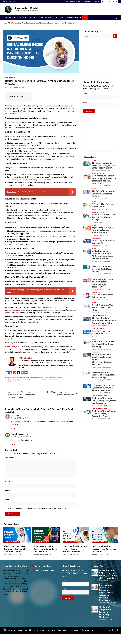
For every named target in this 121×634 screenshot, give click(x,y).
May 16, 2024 (8, 88)
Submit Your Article (70, 1)
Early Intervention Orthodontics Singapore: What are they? (103, 375)
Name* (85, 93)
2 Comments (25, 88)
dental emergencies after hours (53, 377)
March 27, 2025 (96, 209)
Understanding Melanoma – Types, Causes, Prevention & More (104, 413)
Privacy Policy (88, 1)
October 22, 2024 (96, 289)
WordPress (89, 630)
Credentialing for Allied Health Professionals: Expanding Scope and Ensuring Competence (21, 395)
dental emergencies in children (13, 379)
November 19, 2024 (97, 274)
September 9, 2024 (97, 419)
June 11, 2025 (95, 199)
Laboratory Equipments (99, 315)
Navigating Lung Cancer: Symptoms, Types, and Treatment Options (103, 388)
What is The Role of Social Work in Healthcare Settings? (104, 217)
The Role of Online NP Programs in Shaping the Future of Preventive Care (104, 165)
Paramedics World (24, 630)
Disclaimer (97, 1)
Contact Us (80, 1)
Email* (85, 102)
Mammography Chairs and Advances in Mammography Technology (102, 283)
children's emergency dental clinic (17, 377)
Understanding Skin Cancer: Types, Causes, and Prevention (104, 549)
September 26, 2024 (97, 349)
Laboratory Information (99, 383)
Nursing (94, 160)
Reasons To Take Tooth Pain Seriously (102, 296)
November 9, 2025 (97, 170)
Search (115, 36)
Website (8, 499)
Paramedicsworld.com (45, 570)
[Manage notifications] (4, 629)
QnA (85, 17)
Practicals (21, 17)
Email (8, 490)
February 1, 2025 (96, 245)
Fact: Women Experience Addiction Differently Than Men (60, 393)
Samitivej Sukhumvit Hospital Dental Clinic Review (102, 269)
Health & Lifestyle (73, 17)
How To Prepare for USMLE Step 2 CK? (101, 332)
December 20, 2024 (97, 261)
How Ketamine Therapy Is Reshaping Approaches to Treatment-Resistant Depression (104, 180)
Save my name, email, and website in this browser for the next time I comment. (38, 508)
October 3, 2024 (96, 326)
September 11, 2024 (97, 367)
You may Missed (11, 524)
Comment (9, 458)
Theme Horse (61, 630)
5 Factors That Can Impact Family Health (104, 205)
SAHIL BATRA (17, 88)
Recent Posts (90, 157)
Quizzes (31, 17)
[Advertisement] (100, 60)
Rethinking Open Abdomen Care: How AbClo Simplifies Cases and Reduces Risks (102, 255)
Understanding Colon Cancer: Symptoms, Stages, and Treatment (104, 400)
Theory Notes (8, 17)
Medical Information (98, 173)
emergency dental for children (13, 381)
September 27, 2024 (97, 336)
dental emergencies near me (52, 379)
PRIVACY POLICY (39, 630)
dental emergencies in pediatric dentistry (33, 379)
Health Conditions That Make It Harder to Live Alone (103, 307)
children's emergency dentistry (35, 377)
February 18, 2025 (97, 222)
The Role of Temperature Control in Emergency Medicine (103, 194)
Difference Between (44, 17)
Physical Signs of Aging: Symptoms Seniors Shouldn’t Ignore (103, 230)
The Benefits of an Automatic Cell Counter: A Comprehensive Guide (104, 320)
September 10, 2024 (97, 393)
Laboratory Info (59, 17)
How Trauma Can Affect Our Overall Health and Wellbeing (103, 344)
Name (8, 481)
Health (94, 189)
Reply (13, 428)
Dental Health (10, 77)
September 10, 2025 (97, 186)
